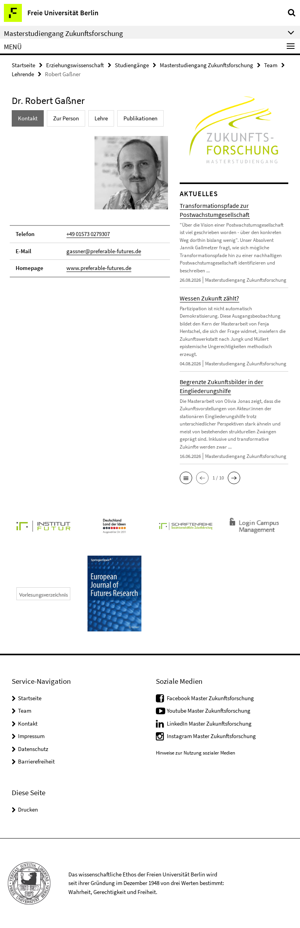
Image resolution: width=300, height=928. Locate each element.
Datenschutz (33, 749)
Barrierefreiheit (36, 761)
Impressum (31, 736)
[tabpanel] (90, 205)
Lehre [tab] (101, 118)
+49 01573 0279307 (88, 234)
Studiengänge (132, 65)
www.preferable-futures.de (98, 268)
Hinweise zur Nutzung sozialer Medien (195, 752)
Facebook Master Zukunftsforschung (210, 698)
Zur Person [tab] (66, 118)
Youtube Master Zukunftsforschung (208, 710)
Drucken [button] (28, 809)
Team (270, 65)
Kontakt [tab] (28, 118)
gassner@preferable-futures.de (103, 251)
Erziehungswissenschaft (75, 65)
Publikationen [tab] (140, 118)
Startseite (23, 65)
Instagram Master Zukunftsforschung (211, 736)
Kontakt (28, 723)
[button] (186, 478)
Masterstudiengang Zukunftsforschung (206, 65)
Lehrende (23, 74)
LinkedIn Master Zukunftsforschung (209, 723)
